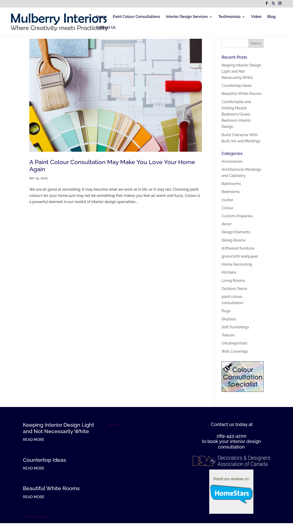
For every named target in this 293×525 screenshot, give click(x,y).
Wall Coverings (235, 351)
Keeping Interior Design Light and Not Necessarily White (241, 71)
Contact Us (106, 28)
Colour (227, 208)
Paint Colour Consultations (136, 17)
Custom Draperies (237, 216)
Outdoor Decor (234, 288)
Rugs (226, 311)
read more (33, 439)
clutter (227, 200)
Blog (271, 17)
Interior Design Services (187, 17)
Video (256, 17)
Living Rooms (233, 280)
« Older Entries (36, 517)
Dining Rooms (234, 240)
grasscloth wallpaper (240, 256)
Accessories (232, 161)
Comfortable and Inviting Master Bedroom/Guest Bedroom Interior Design (236, 114)
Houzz (113, 425)
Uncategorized (234, 343)
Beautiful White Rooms (242, 93)
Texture (228, 335)
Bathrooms (231, 183)
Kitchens (229, 272)
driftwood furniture (238, 248)
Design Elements (236, 232)
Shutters (229, 319)
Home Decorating (237, 264)
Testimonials (229, 17)
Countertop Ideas (237, 85)
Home (101, 17)
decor (227, 224)
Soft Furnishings (235, 327)
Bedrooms (231, 192)
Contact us (222, 424)
